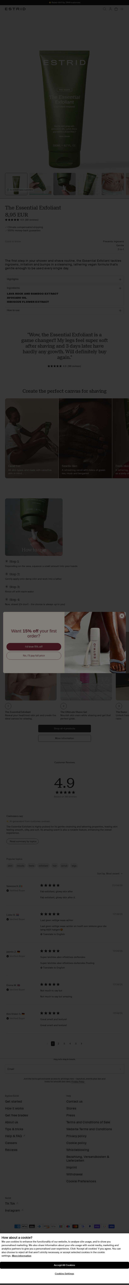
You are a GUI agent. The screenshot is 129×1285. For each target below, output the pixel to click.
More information (21, 1255)
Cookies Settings (64, 1273)
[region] (64, 1258)
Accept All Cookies (64, 1265)
